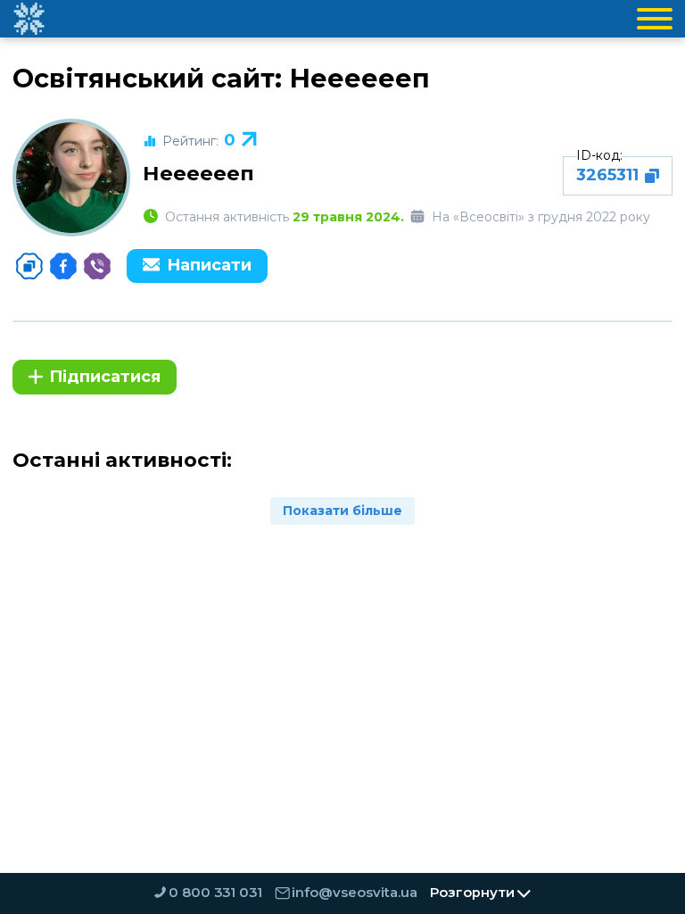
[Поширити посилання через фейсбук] (63, 266)
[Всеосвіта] (28, 19)
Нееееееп (198, 173)
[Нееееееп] (71, 178)
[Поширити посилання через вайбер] (97, 266)
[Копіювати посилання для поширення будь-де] (29, 266)
